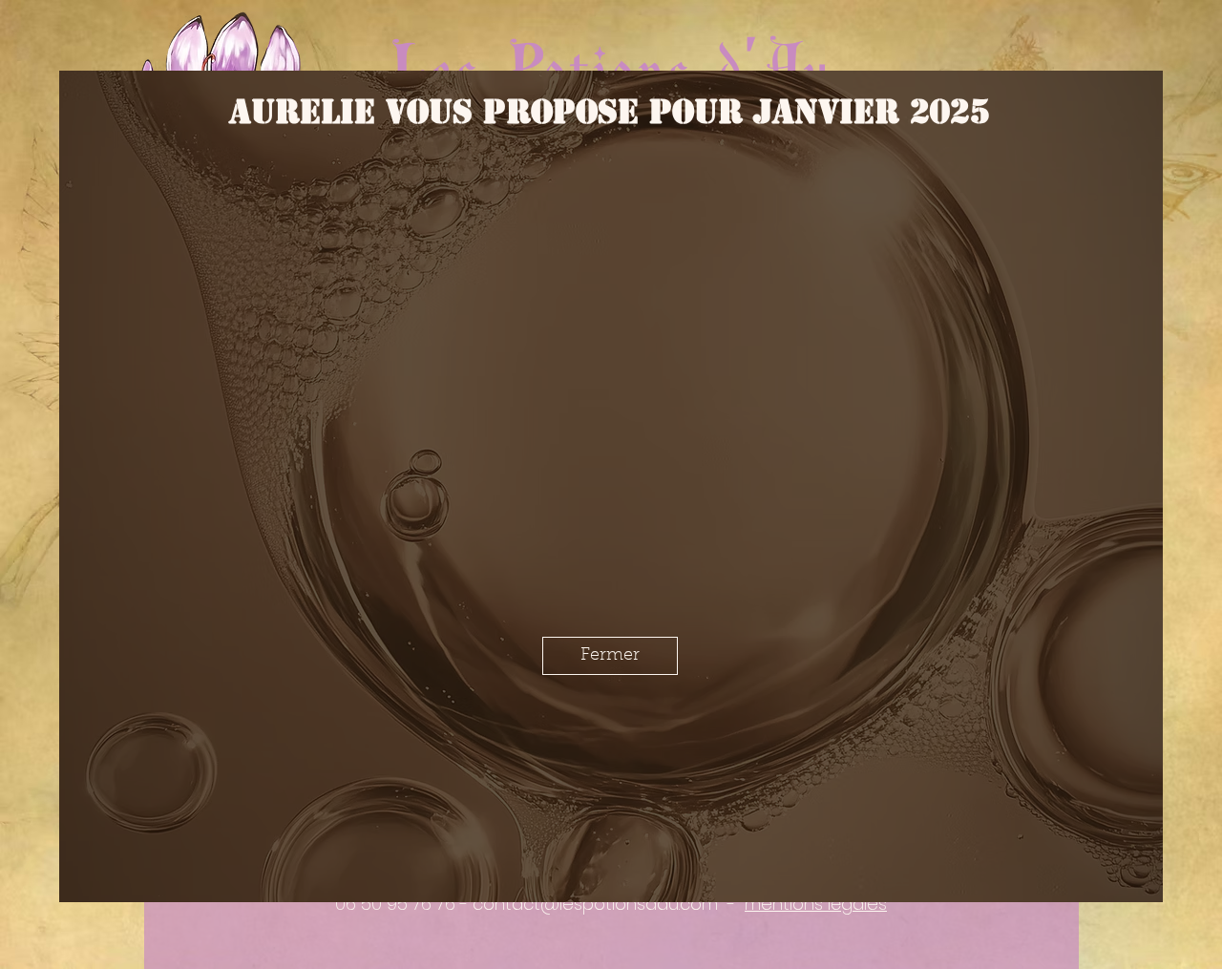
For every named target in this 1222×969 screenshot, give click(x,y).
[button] (610, 906)
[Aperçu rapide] (298, 250)
